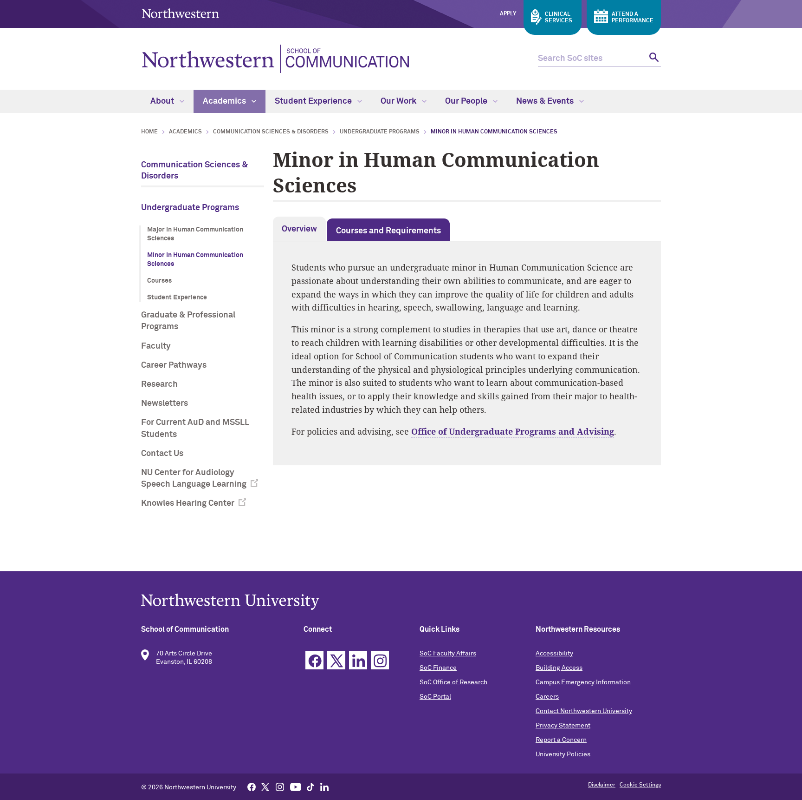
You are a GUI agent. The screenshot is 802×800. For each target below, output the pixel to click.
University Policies (563, 754)
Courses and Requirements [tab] (388, 231)
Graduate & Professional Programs (188, 321)
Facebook (314, 660)
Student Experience (314, 101)
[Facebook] (251, 786)
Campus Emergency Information (583, 682)
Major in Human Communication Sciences (195, 234)
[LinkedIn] (324, 786)
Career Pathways (174, 365)
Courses (159, 281)
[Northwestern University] (401, 602)
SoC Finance (438, 668)
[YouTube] (295, 786)
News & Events (546, 101)
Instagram (380, 660)
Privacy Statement (563, 725)
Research (159, 384)
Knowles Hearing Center (187, 503)
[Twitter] (265, 786)
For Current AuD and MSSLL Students (195, 428)
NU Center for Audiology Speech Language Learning (193, 479)
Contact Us (162, 454)
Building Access (559, 668)
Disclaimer (601, 785)
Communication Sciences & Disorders (271, 132)
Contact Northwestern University (584, 711)
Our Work (399, 101)
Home (149, 132)
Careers (547, 697)
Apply (508, 14)
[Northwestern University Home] (180, 13)
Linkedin (358, 660)
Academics (225, 101)
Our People (467, 101)
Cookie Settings (640, 785)
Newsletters (164, 403)
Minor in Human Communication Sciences (195, 260)
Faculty (156, 346)
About (163, 101)
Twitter (336, 660)
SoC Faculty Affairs (448, 653)
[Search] (653, 59)
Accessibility (554, 653)
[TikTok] (310, 786)
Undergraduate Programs (380, 132)
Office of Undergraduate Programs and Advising (512, 431)
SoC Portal (435, 697)
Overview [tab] (299, 229)
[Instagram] (280, 786)
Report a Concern (561, 740)
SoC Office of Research (453, 682)
